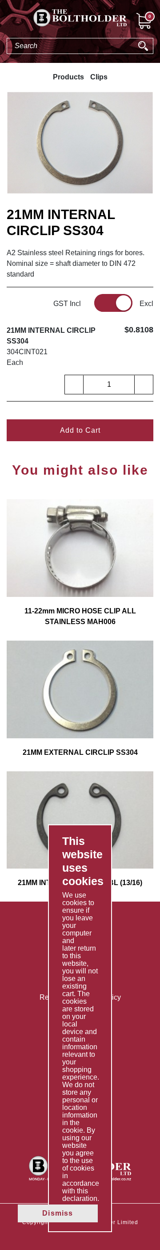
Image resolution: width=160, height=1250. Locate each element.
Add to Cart (80, 430)
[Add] (143, 384)
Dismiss (57, 1213)
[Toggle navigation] (7, 22)
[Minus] (74, 384)
